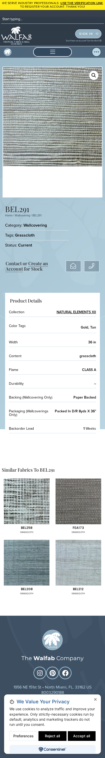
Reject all (52, 736)
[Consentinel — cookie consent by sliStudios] (52, 749)
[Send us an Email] (73, 266)
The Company (52, 658)
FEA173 (78, 527)
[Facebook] (65, 673)
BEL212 (78, 589)
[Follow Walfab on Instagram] (39, 673)
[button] (52, 52)
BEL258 (26, 527)
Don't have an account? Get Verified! (82, 40)
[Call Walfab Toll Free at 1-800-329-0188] (91, 266)
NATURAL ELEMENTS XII (76, 312)
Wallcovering (22, 215)
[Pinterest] (52, 673)
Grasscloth (25, 235)
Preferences (23, 736)
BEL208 (27, 589)
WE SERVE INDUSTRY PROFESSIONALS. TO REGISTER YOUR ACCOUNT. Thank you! (52, 5)
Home (8, 215)
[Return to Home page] (52, 640)
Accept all (81, 736)
